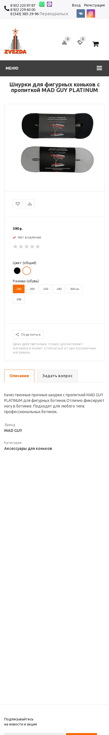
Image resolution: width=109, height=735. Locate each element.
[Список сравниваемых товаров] (65, 44)
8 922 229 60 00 (22, 10)
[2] (21, 246)
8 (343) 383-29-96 (24, 14)
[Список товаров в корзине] (98, 44)
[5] (38, 246)
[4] (32, 246)
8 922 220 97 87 (22, 5)
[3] (27, 246)
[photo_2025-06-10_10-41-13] (54, 173)
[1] (15, 246)
